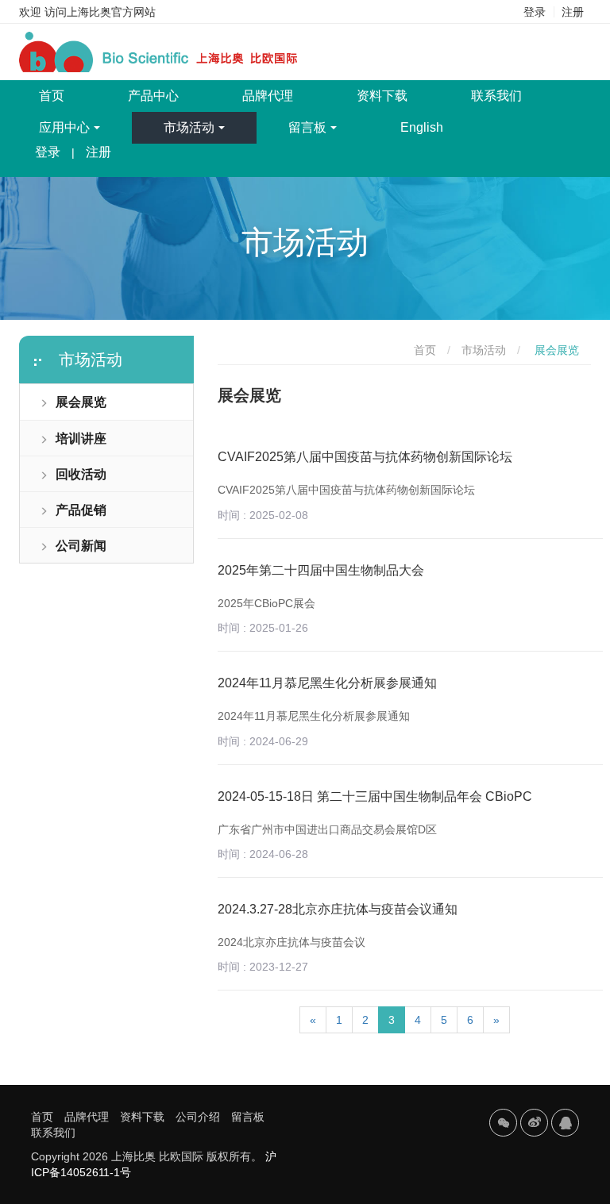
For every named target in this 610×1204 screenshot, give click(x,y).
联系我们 (496, 95)
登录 (534, 12)
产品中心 (153, 95)
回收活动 (81, 474)
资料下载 (382, 95)
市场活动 (189, 127)
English (421, 127)
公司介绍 (198, 1116)
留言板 (307, 127)
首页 (67, 95)
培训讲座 (81, 438)
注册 (573, 12)
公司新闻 (81, 545)
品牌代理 (267, 95)
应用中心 (64, 127)
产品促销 (81, 510)
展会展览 (81, 402)
